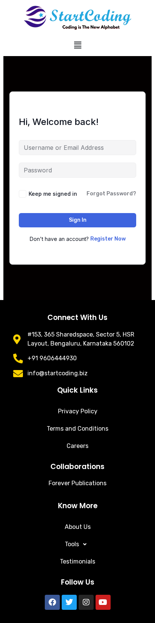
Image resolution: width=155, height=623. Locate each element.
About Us (78, 526)
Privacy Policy (77, 411)
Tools (72, 544)
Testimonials (77, 561)
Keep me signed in (53, 193)
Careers (77, 445)
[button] (77, 45)
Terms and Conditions (77, 428)
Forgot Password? (111, 193)
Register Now (108, 239)
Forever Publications (77, 483)
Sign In (78, 220)
